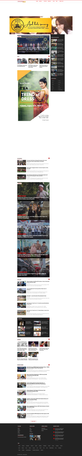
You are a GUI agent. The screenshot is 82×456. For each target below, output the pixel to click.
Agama (36, 445)
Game (53, 82)
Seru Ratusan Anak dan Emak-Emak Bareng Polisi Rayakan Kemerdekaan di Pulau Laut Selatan (29, 328)
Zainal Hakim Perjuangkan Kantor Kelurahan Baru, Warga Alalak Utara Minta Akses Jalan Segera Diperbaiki (60, 63)
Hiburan (49, 1)
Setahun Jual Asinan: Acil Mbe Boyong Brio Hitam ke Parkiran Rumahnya (32, 217)
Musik (59, 84)
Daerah (40, 1)
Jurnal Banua (25, 454)
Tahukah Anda (60, 89)
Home (37, 1)
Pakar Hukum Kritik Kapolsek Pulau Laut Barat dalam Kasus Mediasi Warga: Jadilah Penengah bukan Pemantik (22, 349)
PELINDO (19, 394)
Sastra (19, 428)
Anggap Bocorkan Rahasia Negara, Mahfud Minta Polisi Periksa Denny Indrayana (32, 349)
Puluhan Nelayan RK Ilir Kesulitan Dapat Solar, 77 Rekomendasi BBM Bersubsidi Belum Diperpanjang (36, 383)
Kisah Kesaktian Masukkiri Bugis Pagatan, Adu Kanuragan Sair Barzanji (28, 333)
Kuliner (53, 84)
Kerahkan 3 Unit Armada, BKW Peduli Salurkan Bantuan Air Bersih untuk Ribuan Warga (37, 399)
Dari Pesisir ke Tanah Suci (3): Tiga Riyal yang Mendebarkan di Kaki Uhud (38, 304)
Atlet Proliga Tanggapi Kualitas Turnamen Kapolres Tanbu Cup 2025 (37, 168)
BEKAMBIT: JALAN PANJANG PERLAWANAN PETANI (36, 295)
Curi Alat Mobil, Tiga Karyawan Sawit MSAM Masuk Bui (22, 66)
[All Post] (49, 364)
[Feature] (49, 279)
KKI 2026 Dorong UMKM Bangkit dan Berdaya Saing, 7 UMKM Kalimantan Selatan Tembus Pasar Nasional (33, 48)
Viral (54, 1)
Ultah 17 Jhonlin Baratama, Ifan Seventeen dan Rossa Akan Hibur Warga (45, 328)
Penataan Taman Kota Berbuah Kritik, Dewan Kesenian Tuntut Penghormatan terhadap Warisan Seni (60, 40)
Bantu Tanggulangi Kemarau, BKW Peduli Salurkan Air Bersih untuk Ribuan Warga (38, 407)
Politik (59, 86)
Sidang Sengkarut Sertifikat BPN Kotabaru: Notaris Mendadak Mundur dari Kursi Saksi (38, 282)
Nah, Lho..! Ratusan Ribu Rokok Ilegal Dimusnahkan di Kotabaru (22, 359)
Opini (52, 86)
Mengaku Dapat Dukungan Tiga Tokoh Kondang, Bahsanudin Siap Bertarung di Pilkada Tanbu (60, 44)
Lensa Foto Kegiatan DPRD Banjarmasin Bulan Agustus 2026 (38, 413)
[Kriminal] (49, 56)
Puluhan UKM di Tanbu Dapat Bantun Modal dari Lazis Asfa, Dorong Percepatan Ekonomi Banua (33, 255)
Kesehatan (27, 445)
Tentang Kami (43, 428)
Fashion (59, 80)
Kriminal (59, 82)
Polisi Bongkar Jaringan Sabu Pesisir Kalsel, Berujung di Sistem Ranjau (33, 66)
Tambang (57, 445)
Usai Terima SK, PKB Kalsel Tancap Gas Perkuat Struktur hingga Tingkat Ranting (60, 48)
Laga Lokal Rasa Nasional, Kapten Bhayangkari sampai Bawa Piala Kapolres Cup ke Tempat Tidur (29, 322)
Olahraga (40, 445)
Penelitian (61, 1)
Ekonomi (53, 80)
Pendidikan (44, 445)
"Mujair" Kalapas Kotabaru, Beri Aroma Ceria (45, 333)
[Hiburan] (48, 318)
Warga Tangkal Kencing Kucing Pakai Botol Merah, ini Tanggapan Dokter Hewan (45, 322)
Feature (45, 1)
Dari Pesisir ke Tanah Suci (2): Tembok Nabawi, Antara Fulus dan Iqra (38, 311)
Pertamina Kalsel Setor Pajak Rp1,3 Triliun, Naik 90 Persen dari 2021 (32, 274)
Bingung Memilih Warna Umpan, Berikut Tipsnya (60, 66)
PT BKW (19, 410)
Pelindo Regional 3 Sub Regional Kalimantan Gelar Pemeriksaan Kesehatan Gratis (36, 391)
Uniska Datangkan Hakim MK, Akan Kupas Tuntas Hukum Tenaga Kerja (44, 349)
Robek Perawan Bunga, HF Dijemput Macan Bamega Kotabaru (43, 66)
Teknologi (31, 431)
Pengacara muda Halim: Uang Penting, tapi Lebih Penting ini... (33, 359)
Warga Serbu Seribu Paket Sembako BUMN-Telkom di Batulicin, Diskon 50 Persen (33, 236)
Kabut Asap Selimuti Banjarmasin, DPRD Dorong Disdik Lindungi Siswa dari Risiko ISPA (37, 375)
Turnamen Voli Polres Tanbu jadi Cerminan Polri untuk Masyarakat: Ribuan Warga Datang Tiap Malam (37, 161)
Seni (56, 1)
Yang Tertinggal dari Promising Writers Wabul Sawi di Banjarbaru (36, 289)
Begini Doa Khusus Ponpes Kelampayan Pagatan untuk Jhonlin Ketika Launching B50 (33, 198)
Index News (33, 421)
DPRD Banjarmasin (20, 378)
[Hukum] (49, 339)
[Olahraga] (49, 158)
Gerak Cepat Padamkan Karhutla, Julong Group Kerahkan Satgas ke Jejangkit (60, 59)
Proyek (53, 445)
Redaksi (42, 430)
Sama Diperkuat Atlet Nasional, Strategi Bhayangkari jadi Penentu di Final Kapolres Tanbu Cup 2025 (37, 175)
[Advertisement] (28, 9)
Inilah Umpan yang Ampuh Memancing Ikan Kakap (60, 51)
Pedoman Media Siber (44, 429)
